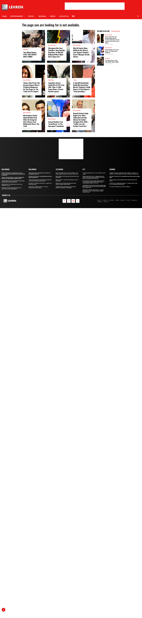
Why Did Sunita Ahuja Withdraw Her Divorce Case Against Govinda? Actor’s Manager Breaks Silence (81, 52)
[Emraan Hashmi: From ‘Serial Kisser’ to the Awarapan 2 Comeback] (58, 115)
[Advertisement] (95, 6)
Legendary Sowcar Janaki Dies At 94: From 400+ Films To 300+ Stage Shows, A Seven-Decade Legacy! (56, 87)
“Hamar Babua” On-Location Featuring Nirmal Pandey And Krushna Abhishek (13, 181)
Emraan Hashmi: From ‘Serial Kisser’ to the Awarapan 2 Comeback (56, 124)
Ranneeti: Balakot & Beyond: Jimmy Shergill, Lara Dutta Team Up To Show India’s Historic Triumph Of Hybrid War (124, 173)
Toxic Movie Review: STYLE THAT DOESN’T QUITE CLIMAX (30, 54)
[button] (138, 16)
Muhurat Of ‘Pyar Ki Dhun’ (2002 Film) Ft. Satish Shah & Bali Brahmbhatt (12, 188)
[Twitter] (77, 201)
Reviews (25, 49)
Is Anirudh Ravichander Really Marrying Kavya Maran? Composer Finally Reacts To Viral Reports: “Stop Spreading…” (81, 87)
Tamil (75, 80)
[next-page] (101, 69)
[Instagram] (69, 201)
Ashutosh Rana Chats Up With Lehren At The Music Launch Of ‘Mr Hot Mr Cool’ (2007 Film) (67, 173)
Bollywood (27, 80)
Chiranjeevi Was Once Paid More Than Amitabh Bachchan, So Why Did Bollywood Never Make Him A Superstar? (56, 52)
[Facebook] (64, 201)
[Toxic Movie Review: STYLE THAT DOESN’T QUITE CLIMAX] (33, 46)
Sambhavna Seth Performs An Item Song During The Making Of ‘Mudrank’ (66, 187)
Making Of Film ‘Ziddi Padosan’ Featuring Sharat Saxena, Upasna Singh (66, 184)
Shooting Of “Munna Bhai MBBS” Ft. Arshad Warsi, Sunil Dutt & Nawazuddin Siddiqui (123, 184)
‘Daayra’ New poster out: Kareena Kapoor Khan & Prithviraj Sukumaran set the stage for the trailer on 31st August (31, 87)
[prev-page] (98, 69)
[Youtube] (73, 201)
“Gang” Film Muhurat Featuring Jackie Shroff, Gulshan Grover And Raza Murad (40, 180)
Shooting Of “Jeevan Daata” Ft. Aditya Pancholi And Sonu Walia (38, 187)
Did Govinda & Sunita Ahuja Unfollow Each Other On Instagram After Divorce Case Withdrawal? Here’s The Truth (31, 120)
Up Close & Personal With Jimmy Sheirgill (120, 186)
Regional (51, 80)
